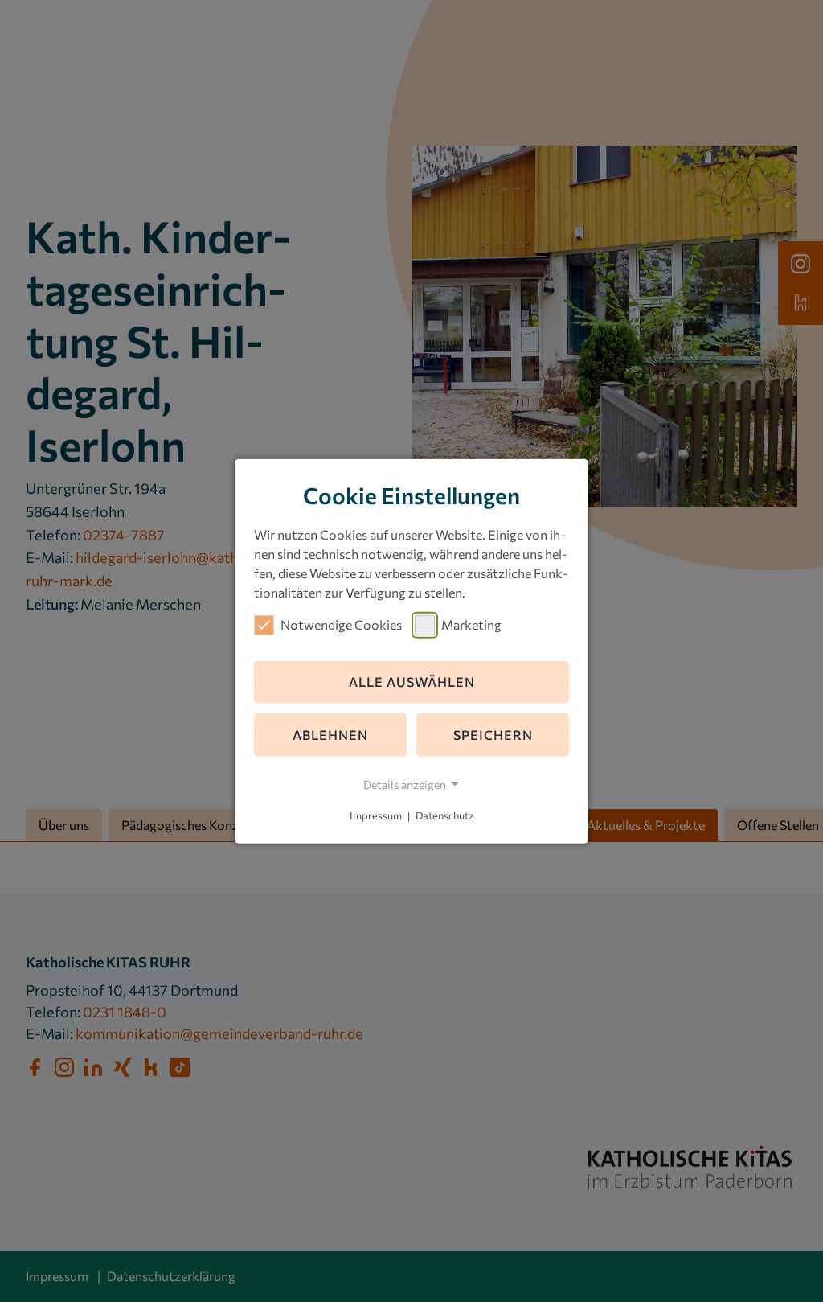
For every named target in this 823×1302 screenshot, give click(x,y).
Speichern (493, 734)
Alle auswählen (412, 681)
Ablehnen (330, 734)
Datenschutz (444, 816)
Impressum (376, 816)
